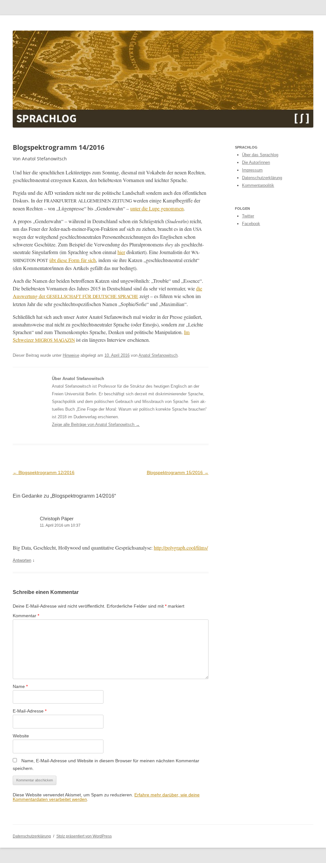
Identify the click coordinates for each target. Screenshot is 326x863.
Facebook (251, 223)
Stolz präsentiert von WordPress (84, 836)
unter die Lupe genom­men (157, 208)
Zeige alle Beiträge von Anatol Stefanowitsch (96, 424)
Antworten (22, 560)
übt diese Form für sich (72, 260)
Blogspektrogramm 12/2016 (43, 472)
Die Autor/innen (256, 162)
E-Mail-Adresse (29, 710)
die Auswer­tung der (107, 292)
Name (20, 686)
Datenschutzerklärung (262, 177)
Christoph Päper (57, 518)
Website (21, 735)
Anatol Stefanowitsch (158, 355)
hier (121, 252)
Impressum (252, 170)
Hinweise (71, 355)
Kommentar (26, 615)
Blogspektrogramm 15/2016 (178, 472)
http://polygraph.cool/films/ (181, 547)
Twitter (248, 216)
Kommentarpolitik (258, 185)
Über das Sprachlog (260, 154)
